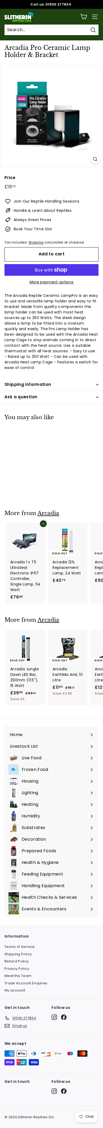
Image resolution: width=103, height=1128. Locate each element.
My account (14, 990)
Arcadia (48, 513)
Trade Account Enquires (26, 983)
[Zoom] (95, 159)
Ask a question (20, 397)
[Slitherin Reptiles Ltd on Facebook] (64, 1017)
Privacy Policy (16, 968)
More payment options (52, 282)
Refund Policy (16, 961)
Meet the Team (18, 975)
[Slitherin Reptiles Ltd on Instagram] (54, 1017)
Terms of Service (19, 946)
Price (10, 177)
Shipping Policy (18, 954)
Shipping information (27, 384)
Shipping (36, 242)
